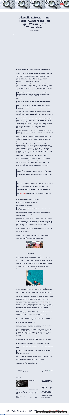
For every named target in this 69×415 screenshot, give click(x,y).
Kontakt (62, 4)
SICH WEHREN (13, 411)
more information (57, 412)
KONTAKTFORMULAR (28, 410)
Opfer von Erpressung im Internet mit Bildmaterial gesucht (46, 381)
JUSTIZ (23, 410)
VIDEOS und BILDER (28, 411)
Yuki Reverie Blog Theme (52, 410)
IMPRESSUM (13, 410)
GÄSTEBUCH (8, 410)
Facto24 (34, 4)
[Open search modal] (58, 4)
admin (32, 30)
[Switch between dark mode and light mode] (55, 4)
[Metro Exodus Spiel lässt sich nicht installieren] (34, 383)
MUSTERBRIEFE (35, 410)
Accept (63, 412)
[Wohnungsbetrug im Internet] (22, 383)
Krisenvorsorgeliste (22, 193)
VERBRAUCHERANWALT (20, 411)
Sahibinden (44, 302)
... (19, 397)
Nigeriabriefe (8, 411)
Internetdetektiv (18, 410)
